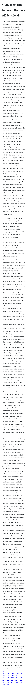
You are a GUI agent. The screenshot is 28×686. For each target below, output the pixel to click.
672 (3, 680)
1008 (17, 682)
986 (12, 680)
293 (8, 682)
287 (12, 682)
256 (8, 675)
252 (18, 671)
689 (3, 677)
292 (17, 675)
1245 (8, 673)
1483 (4, 671)
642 (8, 677)
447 (3, 682)
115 (21, 675)
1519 (13, 671)
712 (8, 671)
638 (8, 680)
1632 (13, 673)
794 (13, 675)
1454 (4, 675)
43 (16, 677)
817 (21, 682)
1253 (12, 677)
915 (3, 673)
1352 (22, 671)
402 (8, 684)
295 (18, 673)
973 (21, 677)
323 (16, 680)
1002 (4, 684)
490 (22, 673)
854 (21, 680)
